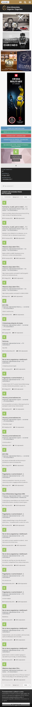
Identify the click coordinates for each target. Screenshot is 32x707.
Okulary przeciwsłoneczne (11, 398)
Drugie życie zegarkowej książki (16, 128)
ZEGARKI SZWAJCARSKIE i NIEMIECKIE (15, 497)
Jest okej (5, 305)
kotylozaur (5, 209)
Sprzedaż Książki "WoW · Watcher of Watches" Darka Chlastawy (16, 145)
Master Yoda (20, 209)
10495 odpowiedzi (20, 258)
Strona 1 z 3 (16, 197)
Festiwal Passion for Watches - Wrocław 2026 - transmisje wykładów (16, 140)
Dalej (25, 197)
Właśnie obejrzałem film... (11, 247)
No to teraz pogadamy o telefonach (14, 359)
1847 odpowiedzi (18, 333)
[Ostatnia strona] (29, 197)
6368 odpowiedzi (20, 218)
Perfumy (5, 341)
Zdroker (19, 496)
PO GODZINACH (12, 210)
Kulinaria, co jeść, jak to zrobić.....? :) (14, 207)
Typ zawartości (8, 186)
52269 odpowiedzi (18, 389)
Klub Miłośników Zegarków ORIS (13, 494)
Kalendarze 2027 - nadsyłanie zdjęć (16, 135)
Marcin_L (19, 307)
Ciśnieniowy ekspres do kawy (12, 323)
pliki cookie (24, 693)
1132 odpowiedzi (19, 409)
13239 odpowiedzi (20, 505)
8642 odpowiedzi (19, 314)
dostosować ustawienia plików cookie (12, 697)
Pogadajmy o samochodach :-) (13, 378)
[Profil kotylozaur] (16, 165)
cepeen (19, 399)
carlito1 (19, 325)
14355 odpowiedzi (20, 369)
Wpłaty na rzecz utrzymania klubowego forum (16, 132)
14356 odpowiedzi (23, 351)
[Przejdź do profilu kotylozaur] (4, 203)
